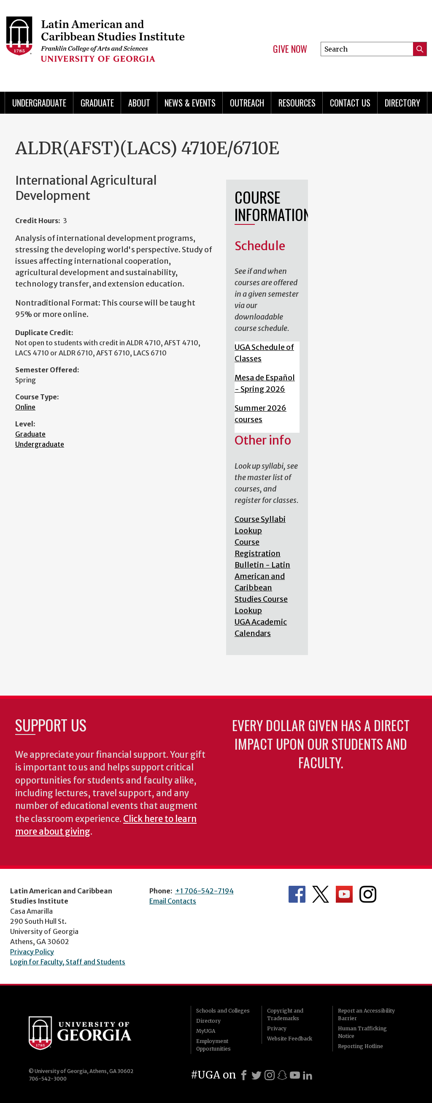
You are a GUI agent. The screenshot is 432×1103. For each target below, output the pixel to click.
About (139, 102)
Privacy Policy (32, 951)
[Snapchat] (282, 1075)
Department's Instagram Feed (367, 894)
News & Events (190, 102)
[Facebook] (244, 1075)
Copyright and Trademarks (285, 1014)
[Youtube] (295, 1075)
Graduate (97, 102)
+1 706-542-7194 (204, 891)
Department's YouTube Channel (344, 894)
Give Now (290, 49)
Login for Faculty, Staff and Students (67, 962)
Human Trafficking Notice (362, 1032)
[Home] (100, 42)
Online (25, 407)
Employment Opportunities (213, 1045)
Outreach (247, 102)
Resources (297, 102)
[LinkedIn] (307, 1075)
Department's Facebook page (297, 894)
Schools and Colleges (223, 1010)
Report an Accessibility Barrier (366, 1014)
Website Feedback (289, 1038)
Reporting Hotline (360, 1046)
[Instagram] (270, 1075)
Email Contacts (172, 901)
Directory (402, 102)
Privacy (276, 1028)
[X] (256, 1075)
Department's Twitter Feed (320, 894)
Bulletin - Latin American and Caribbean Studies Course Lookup (262, 587)
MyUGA (205, 1031)
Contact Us (350, 102)
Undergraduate (39, 102)
